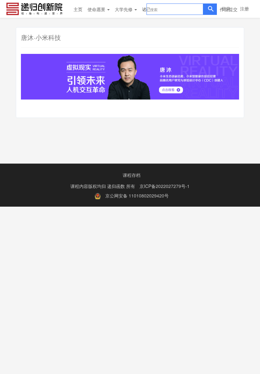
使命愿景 (97, 9)
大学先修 (124, 9)
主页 (78, 9)
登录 (226, 8)
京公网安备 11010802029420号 (137, 195)
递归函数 (116, 186)
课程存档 (131, 175)
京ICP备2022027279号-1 (165, 186)
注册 (244, 8)
